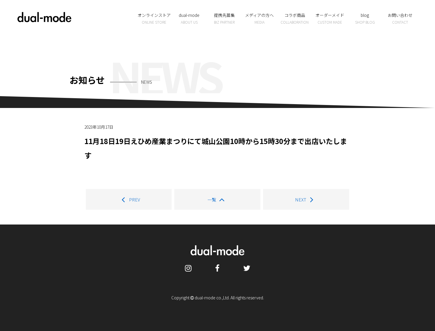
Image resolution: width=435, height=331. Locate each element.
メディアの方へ (259, 18)
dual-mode (189, 18)
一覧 (211, 199)
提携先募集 (224, 18)
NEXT (300, 199)
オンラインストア (154, 18)
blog (365, 18)
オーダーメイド (329, 18)
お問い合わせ (400, 18)
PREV (134, 199)
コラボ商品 (295, 18)
